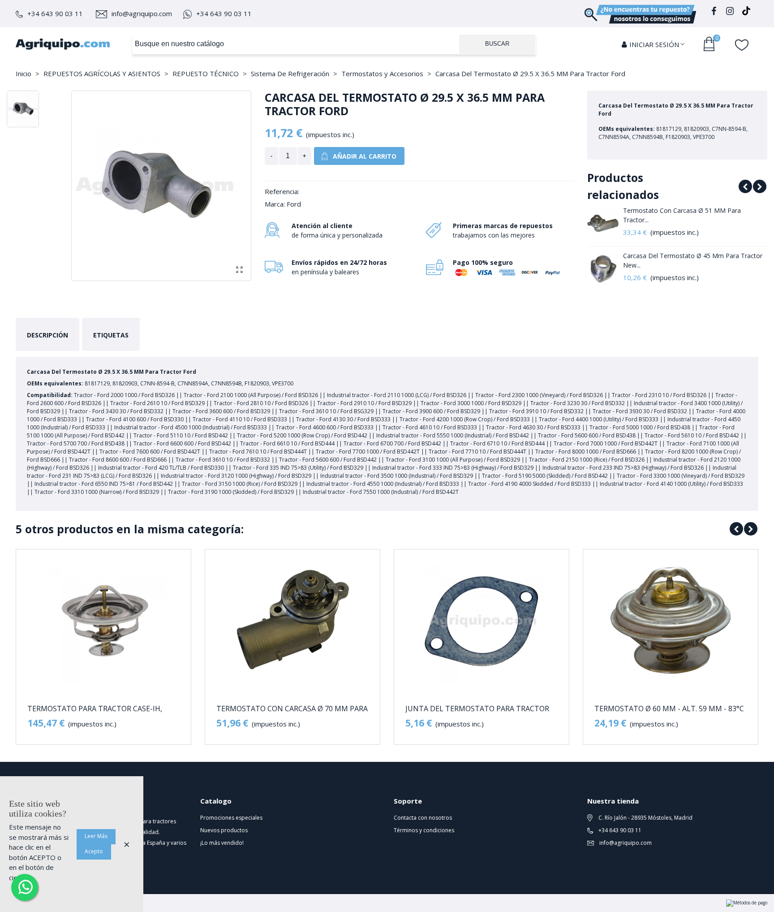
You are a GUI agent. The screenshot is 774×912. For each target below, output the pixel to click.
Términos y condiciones (424, 830)
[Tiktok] (746, 12)
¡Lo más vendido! (222, 843)
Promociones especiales (231, 817)
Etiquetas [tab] (111, 335)
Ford (294, 203)
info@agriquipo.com (142, 13)
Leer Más (96, 836)
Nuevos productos (224, 830)
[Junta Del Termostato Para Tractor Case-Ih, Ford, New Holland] (481, 621)
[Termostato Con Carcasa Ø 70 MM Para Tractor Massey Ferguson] (292, 621)
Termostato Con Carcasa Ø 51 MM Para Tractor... (682, 215)
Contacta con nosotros (423, 817)
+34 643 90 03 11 (55, 13)
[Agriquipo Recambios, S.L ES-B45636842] (63, 44)
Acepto (94, 851)
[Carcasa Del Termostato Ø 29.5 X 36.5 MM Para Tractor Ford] (239, 269)
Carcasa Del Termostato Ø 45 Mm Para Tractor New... (692, 260)
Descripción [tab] (47, 335)
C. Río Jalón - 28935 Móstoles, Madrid (644, 817)
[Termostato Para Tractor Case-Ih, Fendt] (103, 621)
